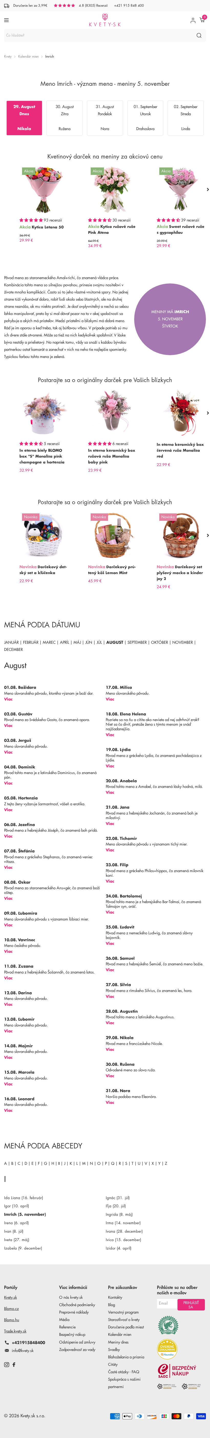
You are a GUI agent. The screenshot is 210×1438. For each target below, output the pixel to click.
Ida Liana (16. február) (23, 1198)
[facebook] (14, 1364)
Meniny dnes (118, 1342)
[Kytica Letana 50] (44, 189)
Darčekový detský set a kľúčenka (43, 570)
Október (159, 642)
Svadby (114, 1350)
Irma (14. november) (123, 1223)
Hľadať (199, 35)
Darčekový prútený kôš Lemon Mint (112, 570)
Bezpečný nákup (72, 1335)
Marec (49, 642)
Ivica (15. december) (123, 1240)
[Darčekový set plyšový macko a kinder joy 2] (181, 535)
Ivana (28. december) (124, 1231)
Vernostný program (123, 1312)
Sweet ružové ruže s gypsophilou (180, 229)
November (182, 642)
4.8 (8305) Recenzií (93, 5)
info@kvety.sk (23, 1351)
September (137, 642)
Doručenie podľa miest (126, 1327)
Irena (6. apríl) (16, 1223)
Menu (7, 20)
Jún (88, 642)
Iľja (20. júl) (116, 1206)
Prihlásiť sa (191, 1305)
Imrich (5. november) (25, 1215)
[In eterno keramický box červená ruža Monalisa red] (181, 413)
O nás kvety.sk (71, 1297)
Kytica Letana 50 (48, 227)
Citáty (113, 1365)
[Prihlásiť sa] (193, 20)
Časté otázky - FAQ (123, 1372)
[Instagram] (6, 1364)
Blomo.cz (11, 1309)
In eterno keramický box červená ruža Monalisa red (180, 450)
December (13, 650)
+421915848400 (28, 1343)
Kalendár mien (28, 56)
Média (64, 1320)
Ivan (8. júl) (13, 1231)
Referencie (67, 1327)
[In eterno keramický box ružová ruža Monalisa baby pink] (112, 413)
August (114, 642)
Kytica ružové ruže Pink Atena (111, 229)
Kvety (8, 56)
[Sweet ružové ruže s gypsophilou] (181, 189)
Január (11, 642)
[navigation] (208, 189)
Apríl (64, 642)
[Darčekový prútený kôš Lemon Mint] (112, 535)
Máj (77, 642)
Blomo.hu (11, 1320)
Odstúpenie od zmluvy (77, 1342)
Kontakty (115, 1297)
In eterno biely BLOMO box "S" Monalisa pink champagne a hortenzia (42, 456)
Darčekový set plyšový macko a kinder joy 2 (180, 572)
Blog (111, 1305)
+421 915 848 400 (129, 5)
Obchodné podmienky (77, 1305)
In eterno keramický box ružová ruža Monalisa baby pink (111, 456)
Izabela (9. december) (23, 1248)
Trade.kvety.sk (15, 1331)
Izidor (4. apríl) (118, 1248)
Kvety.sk (10, 1297)
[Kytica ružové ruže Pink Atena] (112, 189)
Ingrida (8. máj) (119, 1215)
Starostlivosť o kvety (124, 1320)
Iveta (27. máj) (16, 1240)
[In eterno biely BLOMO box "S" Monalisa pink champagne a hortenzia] (44, 413)
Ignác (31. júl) (118, 1198)
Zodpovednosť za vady (77, 1350)
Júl (99, 642)
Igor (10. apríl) (16, 1206)
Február (30, 642)
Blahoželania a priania (126, 1357)
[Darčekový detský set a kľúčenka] (44, 535)
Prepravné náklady (74, 1312)
